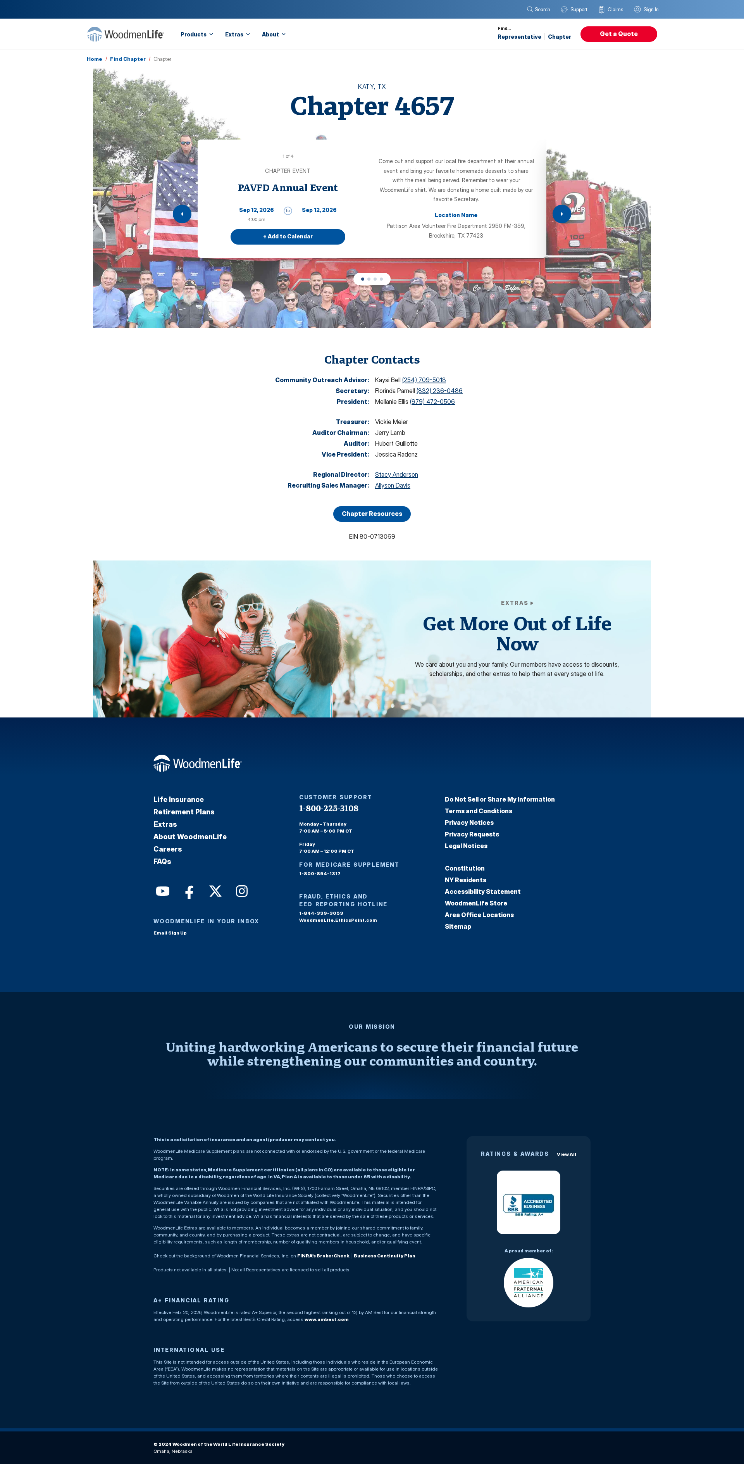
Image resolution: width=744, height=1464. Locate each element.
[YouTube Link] (161, 890)
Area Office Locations (479, 915)
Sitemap (458, 926)
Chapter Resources (372, 513)
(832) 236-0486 (440, 391)
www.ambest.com (327, 1319)
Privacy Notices (469, 822)
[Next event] (562, 214)
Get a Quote (619, 34)
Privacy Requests (472, 834)
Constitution (465, 868)
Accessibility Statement (483, 891)
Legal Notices (466, 846)
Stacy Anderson (396, 474)
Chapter (559, 36)
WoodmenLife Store (476, 903)
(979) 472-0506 (432, 401)
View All (566, 1154)
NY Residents (465, 880)
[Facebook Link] (188, 890)
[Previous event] (182, 214)
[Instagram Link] (241, 890)
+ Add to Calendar (288, 236)
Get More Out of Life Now (517, 633)
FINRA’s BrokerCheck (323, 1256)
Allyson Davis (392, 485)
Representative (519, 36)
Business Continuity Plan (384, 1256)
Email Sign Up (170, 933)
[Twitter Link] (214, 890)
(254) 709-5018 (424, 380)
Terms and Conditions (478, 811)
